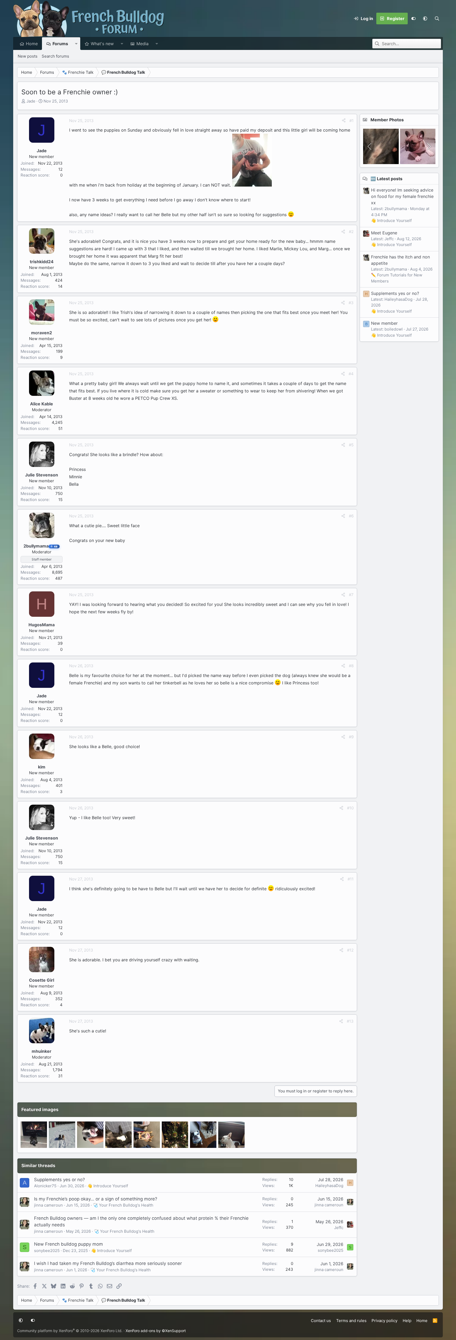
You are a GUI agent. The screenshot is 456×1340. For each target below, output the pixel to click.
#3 (351, 302)
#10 (350, 807)
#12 (350, 950)
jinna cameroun (48, 1205)
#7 (351, 594)
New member (384, 323)
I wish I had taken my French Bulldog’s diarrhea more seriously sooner (108, 1263)
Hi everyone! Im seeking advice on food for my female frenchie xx (402, 196)
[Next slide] (428, 146)
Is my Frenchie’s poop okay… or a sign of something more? (95, 1199)
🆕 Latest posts (386, 178)
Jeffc (338, 1227)
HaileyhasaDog (329, 1185)
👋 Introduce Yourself (107, 1185)
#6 (351, 515)
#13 (350, 1021)
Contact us (321, 1320)
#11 (351, 879)
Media (142, 43)
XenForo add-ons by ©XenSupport (156, 1330)
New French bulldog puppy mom (68, 1244)
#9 (351, 736)
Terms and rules (351, 1320)
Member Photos (387, 119)
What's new (102, 43)
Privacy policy (384, 1320)
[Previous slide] (370, 146)
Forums (60, 43)
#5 (351, 444)
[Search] (437, 18)
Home (32, 43)
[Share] (344, 121)
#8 (351, 665)
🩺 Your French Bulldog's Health (123, 1205)
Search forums (55, 56)
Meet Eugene (384, 232)
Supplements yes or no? (59, 1179)
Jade (30, 101)
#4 (351, 373)
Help (407, 1320)
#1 (351, 120)
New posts (27, 56)
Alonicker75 (45, 1185)
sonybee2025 (47, 1250)
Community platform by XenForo (69, 1330)
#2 (351, 231)
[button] (425, 18)
